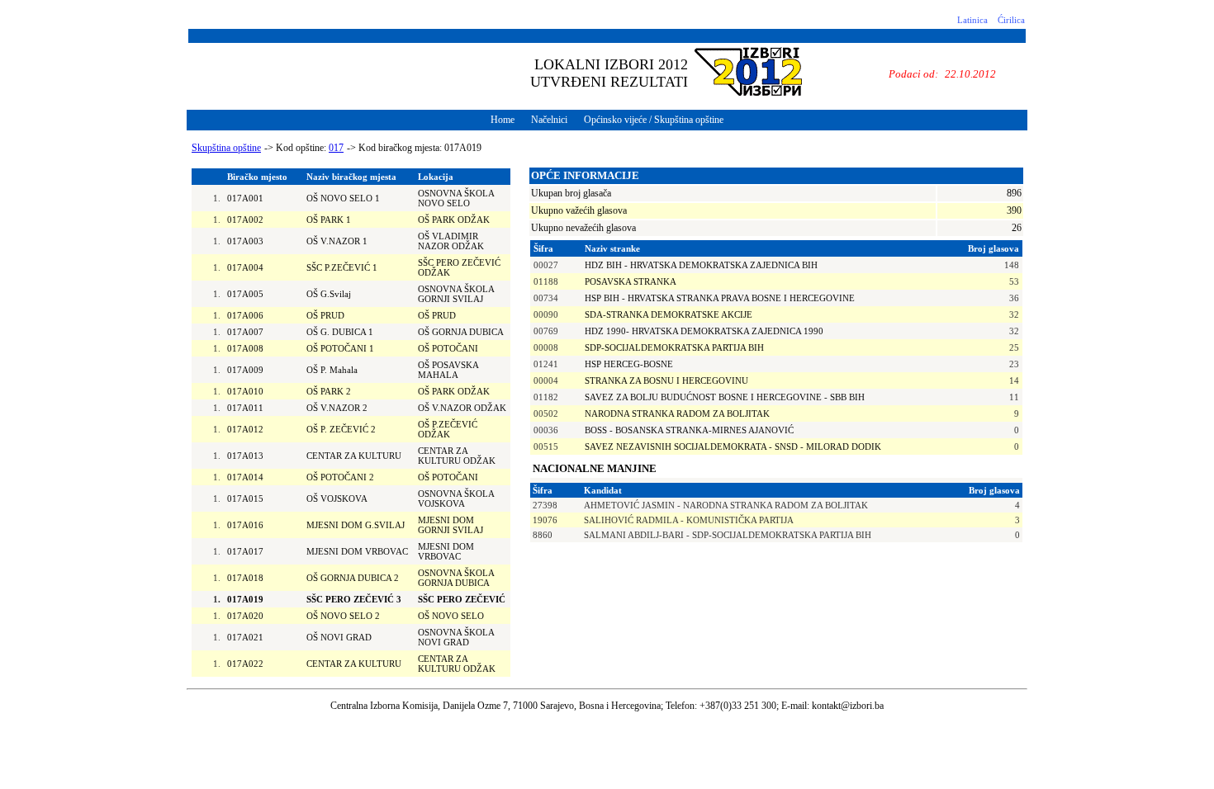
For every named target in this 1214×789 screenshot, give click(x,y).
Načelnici (549, 119)
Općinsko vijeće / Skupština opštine (653, 119)
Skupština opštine (226, 148)
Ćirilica (1011, 20)
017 (336, 148)
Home (503, 119)
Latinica (972, 20)
